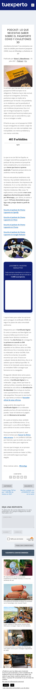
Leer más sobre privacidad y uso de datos (16, 688)
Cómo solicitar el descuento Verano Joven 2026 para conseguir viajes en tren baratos (17, 625)
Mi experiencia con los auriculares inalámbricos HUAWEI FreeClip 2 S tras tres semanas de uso (17, 578)
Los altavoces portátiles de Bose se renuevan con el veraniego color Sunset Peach (18, 602)
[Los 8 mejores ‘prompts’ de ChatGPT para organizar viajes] (18, 662)
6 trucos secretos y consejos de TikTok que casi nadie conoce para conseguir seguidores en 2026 (18, 648)
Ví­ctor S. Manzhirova (21, 59)
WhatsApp (23, 466)
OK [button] (12, 685)
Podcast (20, 61)
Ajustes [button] (6, 685)
